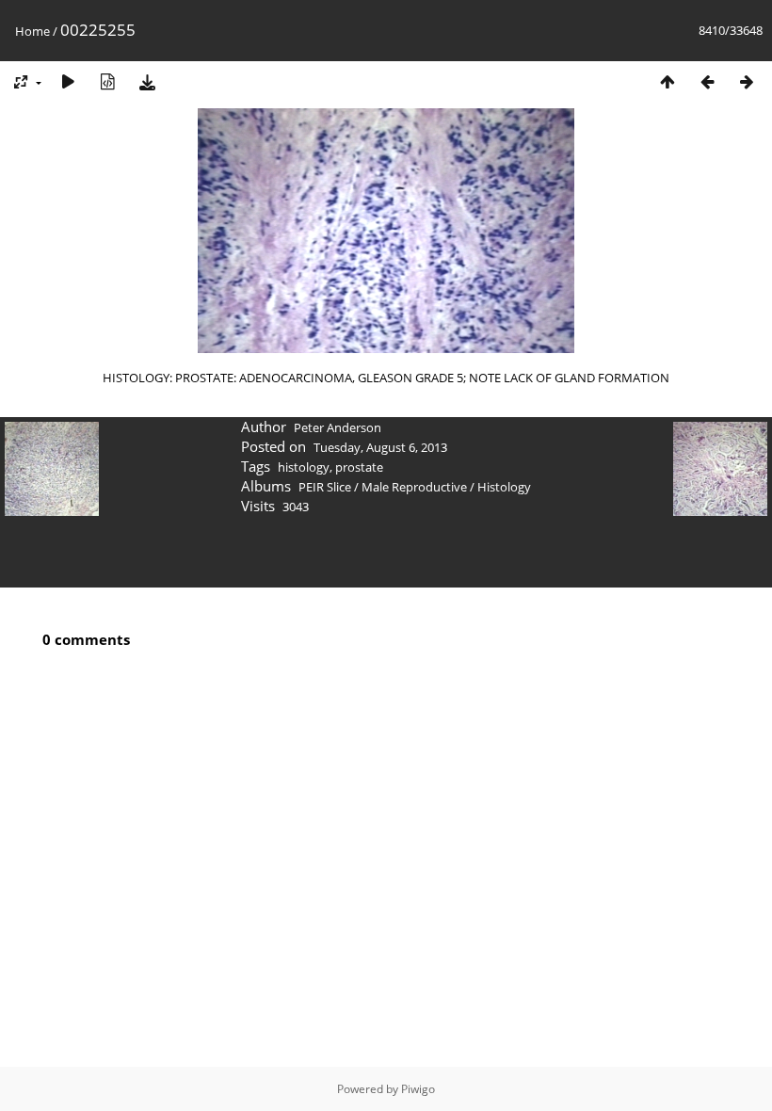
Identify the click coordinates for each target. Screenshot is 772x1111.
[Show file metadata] (107, 81)
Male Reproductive (414, 486)
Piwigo (418, 1089)
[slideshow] (68, 81)
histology (304, 467)
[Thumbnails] (667, 81)
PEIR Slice (324, 486)
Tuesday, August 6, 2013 (380, 447)
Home (32, 31)
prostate (359, 467)
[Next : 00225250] (746, 81)
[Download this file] (147, 81)
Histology (504, 486)
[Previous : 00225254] (707, 81)
